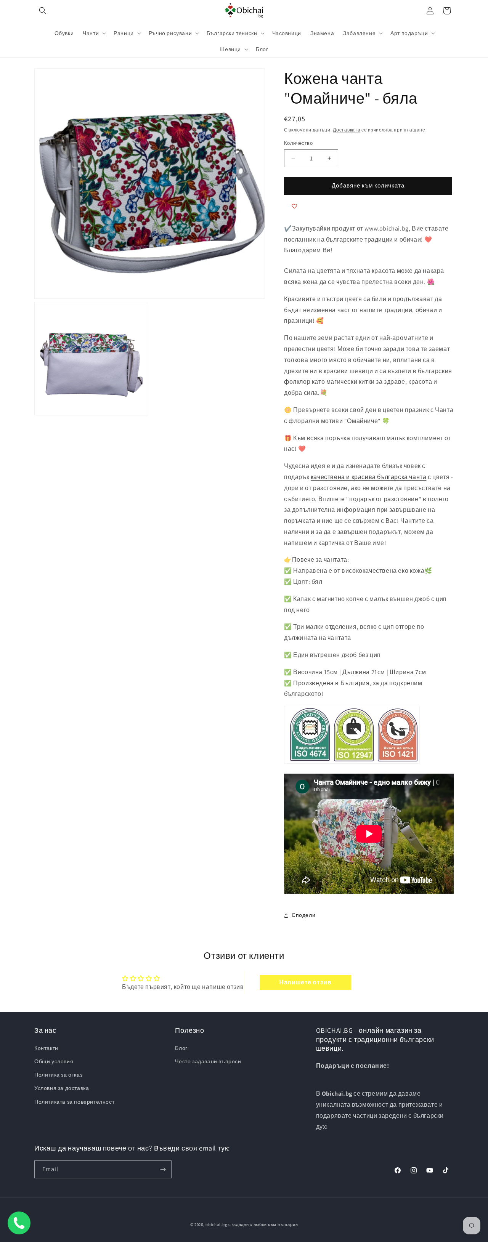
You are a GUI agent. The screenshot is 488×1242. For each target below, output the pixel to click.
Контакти (46, 1048)
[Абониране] (162, 1169)
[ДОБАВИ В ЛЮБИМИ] (294, 206)
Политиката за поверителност (74, 1101)
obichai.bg (216, 1224)
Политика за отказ (58, 1074)
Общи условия (53, 1061)
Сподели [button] (303, 915)
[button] (42, 10)
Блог (181, 1048)
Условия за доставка (61, 1088)
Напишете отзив (305, 982)
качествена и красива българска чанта (369, 477)
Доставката (346, 130)
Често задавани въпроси (208, 1061)
